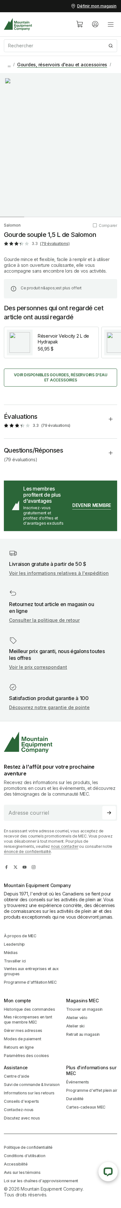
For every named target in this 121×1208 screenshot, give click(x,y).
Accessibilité (15, 1164)
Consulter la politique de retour (44, 620)
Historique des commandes (29, 1009)
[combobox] (60, 45)
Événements (77, 1082)
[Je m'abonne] (109, 812)
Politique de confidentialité (28, 1147)
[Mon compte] (95, 24)
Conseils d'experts (21, 1101)
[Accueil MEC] (18, 24)
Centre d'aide (16, 1076)
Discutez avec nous (22, 1118)
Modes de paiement (22, 1038)
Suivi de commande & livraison (32, 1084)
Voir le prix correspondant (38, 667)
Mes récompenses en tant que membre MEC (28, 1020)
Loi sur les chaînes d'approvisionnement (41, 1180)
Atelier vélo (76, 1017)
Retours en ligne (19, 1047)
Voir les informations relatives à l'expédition (59, 573)
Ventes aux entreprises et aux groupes (31, 971)
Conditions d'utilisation (24, 1155)
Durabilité (75, 1098)
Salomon (12, 225)
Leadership (14, 944)
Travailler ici (15, 961)
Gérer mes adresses (23, 1030)
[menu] (110, 24)
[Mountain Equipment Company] (60, 742)
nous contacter (64, 846)
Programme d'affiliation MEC (30, 982)
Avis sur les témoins (22, 1172)
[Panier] (79, 24)
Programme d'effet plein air (91, 1090)
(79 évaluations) (54, 243)
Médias (10, 952)
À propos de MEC (20, 935)
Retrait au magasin (83, 1034)
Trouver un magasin (84, 1009)
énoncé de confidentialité (27, 851)
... (9, 64)
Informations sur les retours (29, 1093)
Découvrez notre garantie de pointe (49, 707)
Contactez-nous (19, 1109)
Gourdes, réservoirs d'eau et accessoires (62, 64)
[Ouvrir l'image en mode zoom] (60, 145)
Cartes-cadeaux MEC (86, 1107)
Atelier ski (75, 1026)
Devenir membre (91, 505)
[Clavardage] (108, 1171)
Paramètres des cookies (26, 1055)
